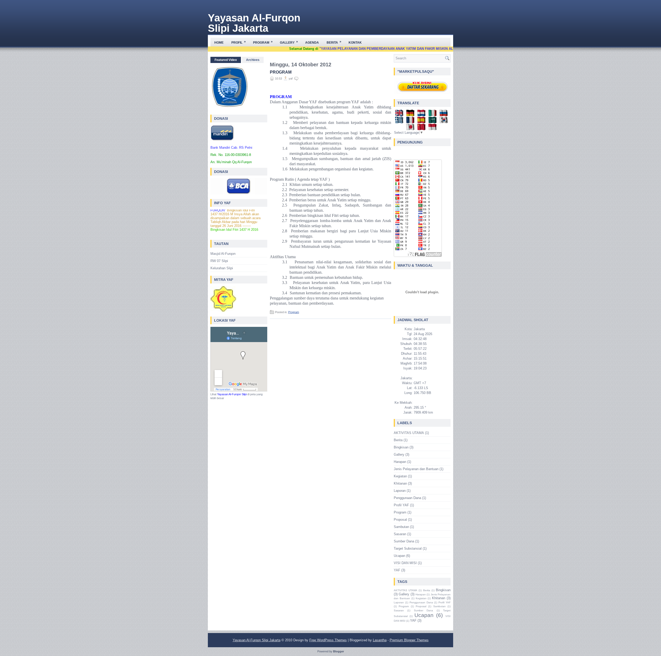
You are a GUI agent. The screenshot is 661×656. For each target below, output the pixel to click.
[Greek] (400, 121)
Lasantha (380, 640)
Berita (334, 42)
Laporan (400, 491)
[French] (411, 121)
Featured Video (226, 60)
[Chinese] (422, 128)
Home (219, 42)
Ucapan (399, 556)
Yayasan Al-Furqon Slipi (232, 394)
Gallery (289, 42)
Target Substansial (408, 548)
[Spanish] (422, 121)
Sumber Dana (404, 541)
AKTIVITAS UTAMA (409, 433)
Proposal (400, 519)
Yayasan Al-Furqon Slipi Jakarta (254, 23)
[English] (400, 114)
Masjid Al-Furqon (222, 254)
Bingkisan (401, 447)
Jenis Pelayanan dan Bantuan (416, 469)
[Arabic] (433, 121)
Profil (238, 42)
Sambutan (401, 527)
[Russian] (444, 114)
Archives (252, 60)
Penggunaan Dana (407, 498)
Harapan (400, 462)
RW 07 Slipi (219, 261)
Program (263, 42)
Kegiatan (400, 476)
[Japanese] (411, 128)
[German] (411, 114)
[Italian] (433, 114)
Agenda (312, 42)
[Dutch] (422, 114)
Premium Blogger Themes (409, 640)
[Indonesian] (433, 128)
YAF (397, 570)
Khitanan (400, 483)
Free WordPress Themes (328, 640)
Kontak (355, 42)
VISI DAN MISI (405, 563)
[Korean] (444, 121)
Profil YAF (401, 505)
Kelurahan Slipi (221, 268)
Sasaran (400, 534)
